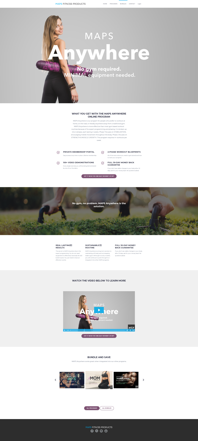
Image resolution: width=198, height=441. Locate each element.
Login (139, 4)
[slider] (97, 330)
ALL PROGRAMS (92, 408)
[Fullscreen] (133, 330)
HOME (105, 4)
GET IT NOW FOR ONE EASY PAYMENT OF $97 (99, 176)
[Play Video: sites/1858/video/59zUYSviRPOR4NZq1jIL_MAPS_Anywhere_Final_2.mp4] (99, 310)
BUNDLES (123, 4)
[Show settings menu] (130, 330)
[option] (71, 380)
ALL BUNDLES (106, 408)
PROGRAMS (113, 4)
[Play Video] (64, 330)
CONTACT (132, 4)
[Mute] (127, 330)
